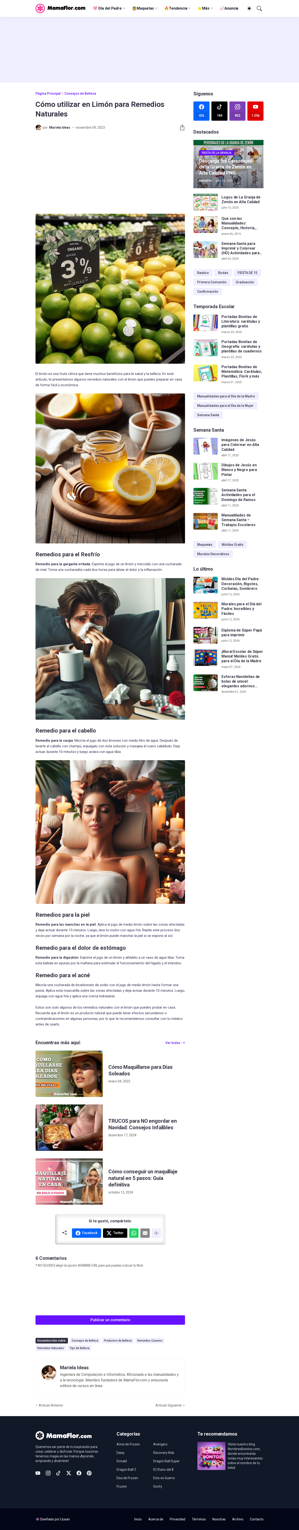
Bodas (223, 273)
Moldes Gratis (232, 544)
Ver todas (172, 1043)
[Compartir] (180, 127)
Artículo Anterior (51, 1405)
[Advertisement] (149, 49)
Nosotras (219, 1519)
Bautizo (203, 273)
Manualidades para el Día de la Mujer (225, 406)
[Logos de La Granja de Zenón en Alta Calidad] (205, 202)
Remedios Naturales (50, 1348)
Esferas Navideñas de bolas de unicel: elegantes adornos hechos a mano (240, 681)
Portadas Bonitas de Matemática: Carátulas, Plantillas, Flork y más (241, 372)
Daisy (121, 1453)
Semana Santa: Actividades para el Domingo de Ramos (238, 495)
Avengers (160, 1444)
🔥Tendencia (175, 8)
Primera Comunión (211, 282)
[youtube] (38, 1473)
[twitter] (68, 1473)
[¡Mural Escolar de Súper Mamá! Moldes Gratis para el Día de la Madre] (205, 657)
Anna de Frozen (128, 1444)
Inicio (138, 1519)
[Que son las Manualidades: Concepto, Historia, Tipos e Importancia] (205, 224)
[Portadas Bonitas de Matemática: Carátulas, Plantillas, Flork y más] (205, 373)
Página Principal (48, 93)
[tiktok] (58, 1473)
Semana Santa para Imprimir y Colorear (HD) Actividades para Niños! (240, 248)
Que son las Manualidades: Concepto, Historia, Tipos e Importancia (238, 223)
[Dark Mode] (248, 8)
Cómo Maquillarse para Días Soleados (140, 1070)
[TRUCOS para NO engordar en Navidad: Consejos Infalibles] (69, 1127)
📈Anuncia (229, 8)
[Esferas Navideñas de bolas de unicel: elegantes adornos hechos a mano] (205, 682)
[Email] (145, 1233)
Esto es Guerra (164, 1478)
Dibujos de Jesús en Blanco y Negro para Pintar (239, 470)
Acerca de (155, 1519)
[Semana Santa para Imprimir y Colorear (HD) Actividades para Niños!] (205, 249)
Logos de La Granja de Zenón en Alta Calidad (240, 199)
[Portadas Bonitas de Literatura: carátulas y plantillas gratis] (205, 322)
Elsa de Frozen (127, 1478)
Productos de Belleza (118, 1340)
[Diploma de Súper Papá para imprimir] (205, 635)
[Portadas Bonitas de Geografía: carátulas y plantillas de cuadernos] (205, 348)
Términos (199, 1519)
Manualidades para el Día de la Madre (226, 396)
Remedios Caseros (149, 1340)
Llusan (65, 1519)
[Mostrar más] (156, 1233)
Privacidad (177, 1519)
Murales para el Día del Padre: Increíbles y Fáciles (241, 609)
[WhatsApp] (134, 1233)
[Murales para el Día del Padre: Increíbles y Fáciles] (205, 610)
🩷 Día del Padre (107, 8)
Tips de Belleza (79, 1348)
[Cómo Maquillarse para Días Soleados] (69, 1074)
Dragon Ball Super (166, 1461)
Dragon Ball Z (126, 1469)
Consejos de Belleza (80, 93)
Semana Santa (208, 415)
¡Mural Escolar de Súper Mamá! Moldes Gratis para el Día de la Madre (242, 656)
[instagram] (48, 1473)
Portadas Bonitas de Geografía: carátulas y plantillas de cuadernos (241, 347)
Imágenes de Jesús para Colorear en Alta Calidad (240, 445)
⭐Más (203, 8)
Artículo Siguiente (169, 1405)
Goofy (157, 1486)
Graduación (245, 282)
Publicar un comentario (110, 1320)
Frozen (122, 1486)
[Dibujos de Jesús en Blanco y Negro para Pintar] (205, 471)
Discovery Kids (163, 1453)
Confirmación (207, 291)
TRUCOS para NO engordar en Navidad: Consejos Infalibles (142, 1124)
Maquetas (204, 544)
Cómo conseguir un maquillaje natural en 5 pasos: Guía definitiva (143, 1178)
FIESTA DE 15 (247, 273)
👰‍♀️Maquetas (143, 8)
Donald (122, 1461)
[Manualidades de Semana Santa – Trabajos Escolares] (205, 521)
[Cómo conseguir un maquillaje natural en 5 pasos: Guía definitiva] (69, 1181)
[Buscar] (258, 8)
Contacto (256, 1519)
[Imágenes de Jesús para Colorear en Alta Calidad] (205, 446)
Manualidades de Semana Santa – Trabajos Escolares (238, 520)
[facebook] (79, 1473)
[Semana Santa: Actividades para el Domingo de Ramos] (205, 496)
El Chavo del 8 (163, 1469)
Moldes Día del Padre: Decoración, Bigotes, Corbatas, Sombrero (240, 584)
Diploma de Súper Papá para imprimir (241, 632)
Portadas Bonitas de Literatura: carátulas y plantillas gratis (240, 321)
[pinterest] (89, 1473)
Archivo (237, 1519)
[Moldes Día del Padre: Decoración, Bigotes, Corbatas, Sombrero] (205, 585)
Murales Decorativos (213, 554)
